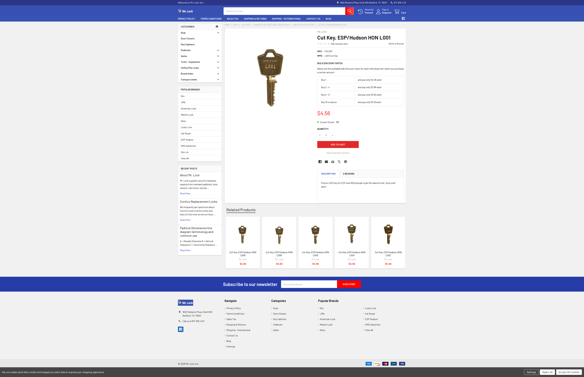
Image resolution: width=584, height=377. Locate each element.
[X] (339, 161)
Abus (183, 120)
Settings (531, 372)
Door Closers (188, 38)
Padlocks (186, 50)
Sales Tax (232, 18)
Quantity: (323, 128)
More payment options (338, 152)
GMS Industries (188, 145)
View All (185, 158)
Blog (328, 18)
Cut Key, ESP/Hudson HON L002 (388, 254)
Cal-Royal (185, 133)
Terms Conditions (210, 18)
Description (328, 173)
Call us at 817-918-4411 (193, 321)
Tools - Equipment (190, 61)
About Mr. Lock (190, 175)
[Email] (326, 161)
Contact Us (313, 18)
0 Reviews (348, 173)
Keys (183, 32)
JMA (183, 102)
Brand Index (187, 73)
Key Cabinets (188, 44)
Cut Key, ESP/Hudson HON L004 (352, 254)
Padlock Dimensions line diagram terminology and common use (196, 231)
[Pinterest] (345, 161)
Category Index (189, 79)
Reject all (547, 372)
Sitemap (230, 346)
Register (387, 12)
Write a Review (396, 43)
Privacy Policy (186, 18)
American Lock (188, 108)
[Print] (332, 161)
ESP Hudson (187, 139)
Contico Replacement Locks (198, 201)
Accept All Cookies (569, 372)
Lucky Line (186, 127)
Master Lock (187, 114)
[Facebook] (403, 18)
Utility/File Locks (190, 67)
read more (185, 193)
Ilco (182, 96)
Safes (184, 56)
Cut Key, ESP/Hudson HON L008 (279, 254)
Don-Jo (185, 152)
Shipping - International (286, 18)
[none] (270, 77)
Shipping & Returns (255, 18)
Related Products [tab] (240, 209)
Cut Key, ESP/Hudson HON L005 (315, 254)
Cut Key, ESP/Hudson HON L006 (242, 254)
